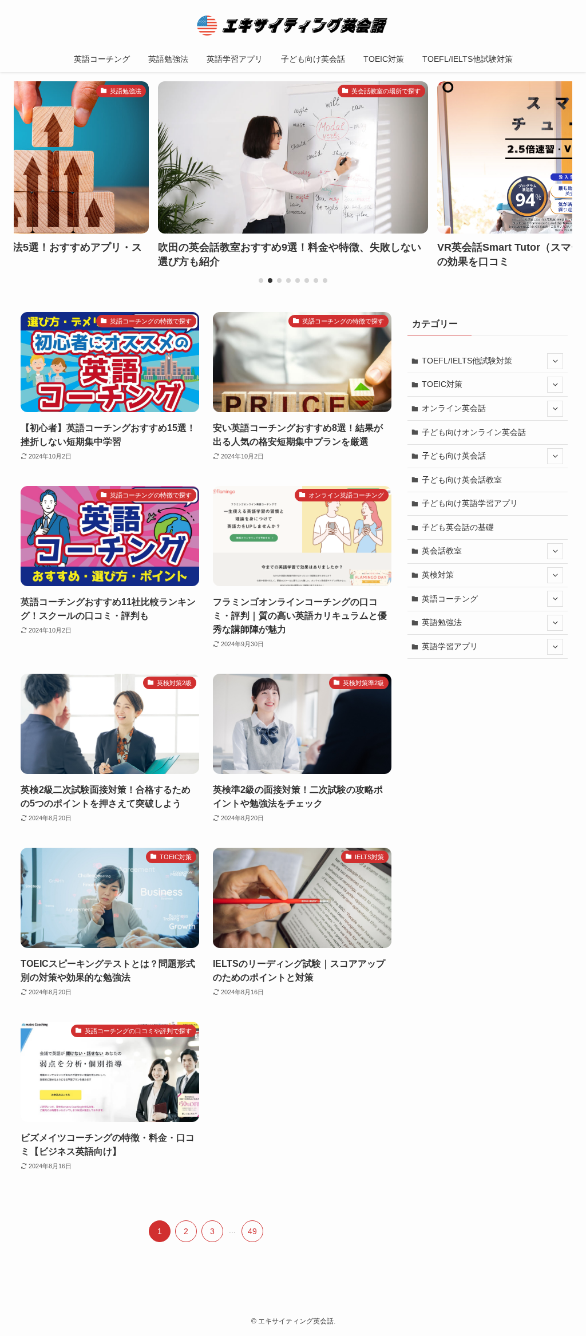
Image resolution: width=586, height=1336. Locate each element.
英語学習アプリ (450, 646)
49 (252, 1231)
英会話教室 (442, 550)
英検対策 (438, 574)
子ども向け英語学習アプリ (470, 503)
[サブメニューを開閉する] (555, 361)
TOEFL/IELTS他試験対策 (467, 360)
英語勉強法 (442, 622)
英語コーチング (450, 598)
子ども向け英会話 (454, 455)
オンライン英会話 (454, 408)
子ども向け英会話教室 (462, 479)
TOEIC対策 (442, 384)
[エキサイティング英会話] (293, 25)
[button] (261, 280)
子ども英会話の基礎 (458, 527)
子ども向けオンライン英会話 (474, 432)
